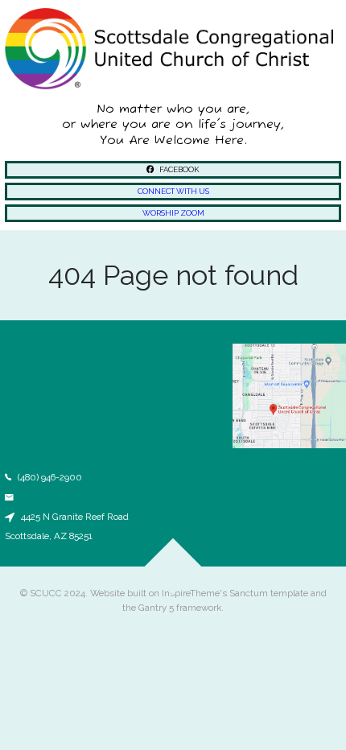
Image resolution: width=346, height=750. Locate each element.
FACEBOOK (179, 169)
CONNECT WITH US (173, 191)
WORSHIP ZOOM (173, 212)
